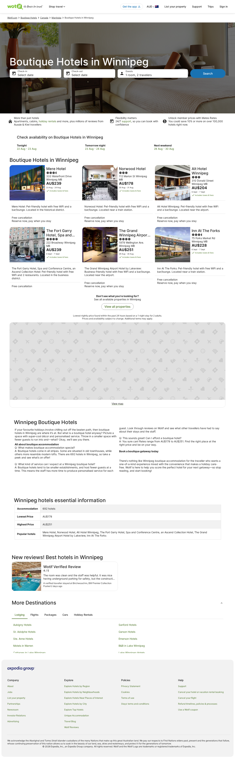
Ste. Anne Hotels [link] (23, 638)
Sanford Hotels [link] (127, 624)
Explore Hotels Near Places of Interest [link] (83, 698)
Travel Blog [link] (70, 721)
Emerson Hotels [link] (128, 638)
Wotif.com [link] (12, 17)
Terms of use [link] (127, 698)
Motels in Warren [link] (23, 645)
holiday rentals (47, 121)
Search (208, 73)
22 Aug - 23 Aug (27, 148)
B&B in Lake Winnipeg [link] (132, 645)
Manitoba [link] (56, 17)
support (126, 121)
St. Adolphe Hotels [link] (24, 631)
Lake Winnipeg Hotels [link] (132, 652)
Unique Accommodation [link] (76, 715)
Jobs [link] (9, 692)
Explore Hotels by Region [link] (77, 686)
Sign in (224, 6)
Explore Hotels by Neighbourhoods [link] (82, 692)
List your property (175, 6)
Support (197, 6)
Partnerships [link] (13, 703)
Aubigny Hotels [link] (22, 624)
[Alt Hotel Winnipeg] (190, 195)
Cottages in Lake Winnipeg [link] (29, 652)
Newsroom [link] (12, 709)
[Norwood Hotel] (117, 195)
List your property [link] (16, 698)
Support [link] (182, 686)
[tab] (20, 615)
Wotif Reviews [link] (71, 727)
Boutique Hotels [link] (29, 17)
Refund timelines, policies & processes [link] (197, 703)
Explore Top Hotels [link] (73, 709)
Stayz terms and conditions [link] (135, 703)
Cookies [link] (125, 692)
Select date (25, 75)
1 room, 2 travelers (139, 75)
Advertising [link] (13, 721)
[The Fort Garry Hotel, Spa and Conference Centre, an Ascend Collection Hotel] (45, 258)
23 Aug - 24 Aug (95, 148)
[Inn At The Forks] (190, 258)
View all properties (117, 306)
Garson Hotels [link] (127, 631)
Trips (211, 6)
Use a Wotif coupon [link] (188, 709)
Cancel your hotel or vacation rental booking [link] (201, 692)
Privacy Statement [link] (130, 686)
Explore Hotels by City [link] (75, 703)
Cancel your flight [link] (187, 698)
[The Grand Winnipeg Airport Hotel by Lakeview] (117, 258)
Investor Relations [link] (16, 715)
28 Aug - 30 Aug (164, 148)
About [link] (10, 686)
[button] (117, 603)
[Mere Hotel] (45, 195)
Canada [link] (44, 17)
